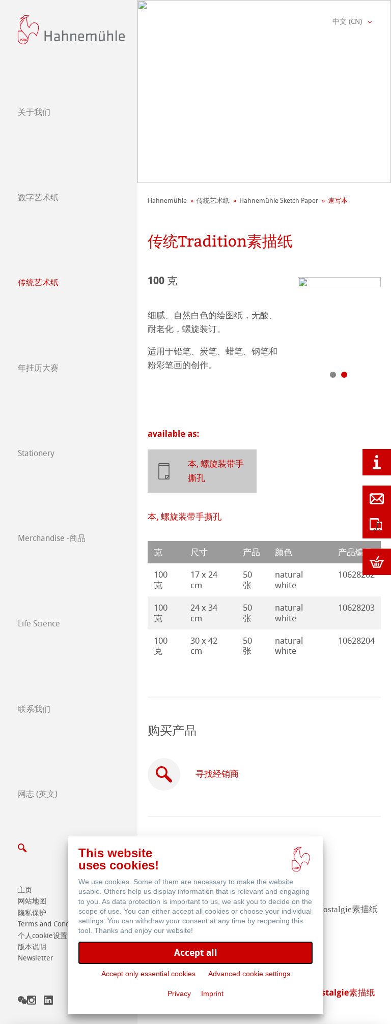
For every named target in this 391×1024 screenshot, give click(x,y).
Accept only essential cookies (148, 974)
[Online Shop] (376, 562)
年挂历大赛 (38, 368)
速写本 (338, 200)
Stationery (36, 453)
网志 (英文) (38, 794)
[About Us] (376, 462)
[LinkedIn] (48, 1002)
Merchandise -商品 (52, 538)
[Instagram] (31, 1002)
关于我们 (34, 112)
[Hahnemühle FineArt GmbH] (71, 29)
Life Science (39, 623)
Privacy (179, 993)
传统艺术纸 (38, 282)
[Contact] (376, 499)
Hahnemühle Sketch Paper (278, 200)
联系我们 (34, 709)
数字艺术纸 (38, 197)
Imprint (212, 993)
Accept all (195, 952)
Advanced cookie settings (249, 974)
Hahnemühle (167, 200)
